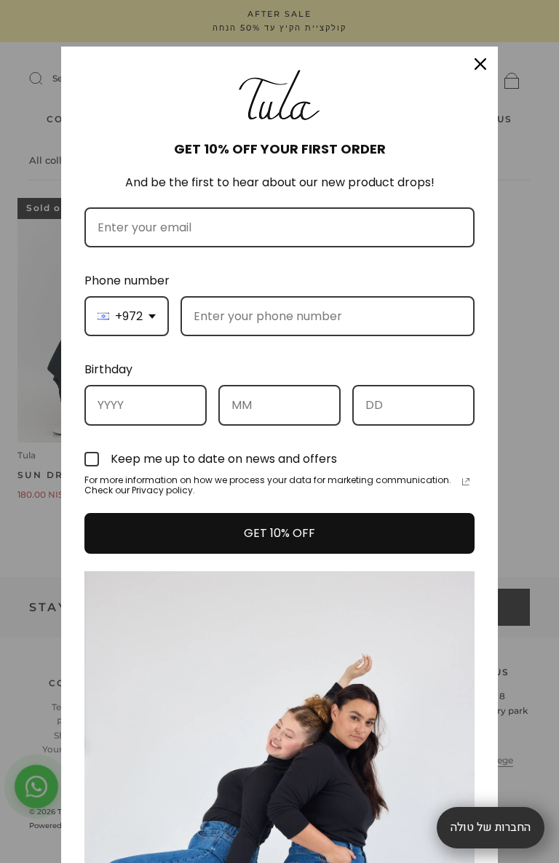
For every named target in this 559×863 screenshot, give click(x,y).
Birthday (108, 369)
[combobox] (126, 316)
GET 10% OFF (279, 533)
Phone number (127, 280)
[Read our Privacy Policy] (466, 481)
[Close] (480, 64)
